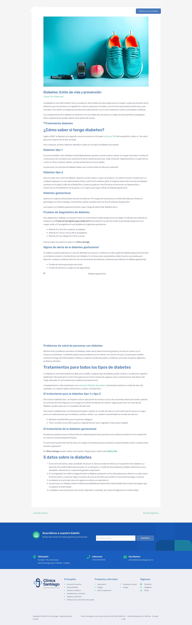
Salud (47, 96)
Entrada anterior (40, 513)
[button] (148, 11)
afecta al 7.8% (110, 136)
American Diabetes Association (92, 385)
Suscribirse (145, 538)
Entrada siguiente (151, 513)
